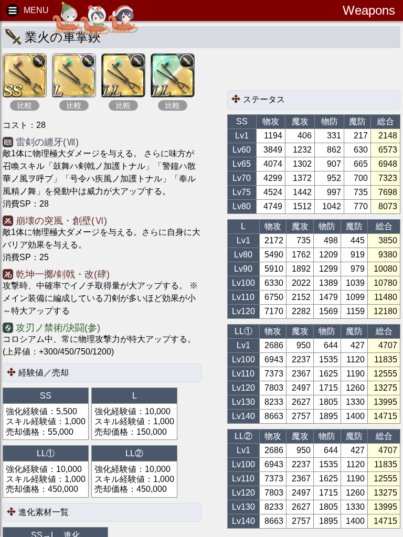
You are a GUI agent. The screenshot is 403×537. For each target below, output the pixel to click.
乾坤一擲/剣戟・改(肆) (63, 274)
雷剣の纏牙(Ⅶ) (47, 142)
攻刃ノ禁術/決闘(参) (58, 328)
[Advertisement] (311, 72)
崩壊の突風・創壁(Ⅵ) (61, 221)
